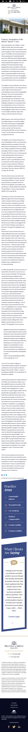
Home (3, 1)
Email (10, 1)
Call (6, 1)
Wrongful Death (15, 505)
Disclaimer (14, 705)
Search (17, 1)
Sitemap (14, 703)
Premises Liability (15, 531)
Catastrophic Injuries (13, 497)
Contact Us (14, 707)
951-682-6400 (15, 12)
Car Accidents (14, 511)
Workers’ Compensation (14, 517)
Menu (23, 1)
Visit (13, 1)
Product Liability (15, 525)
